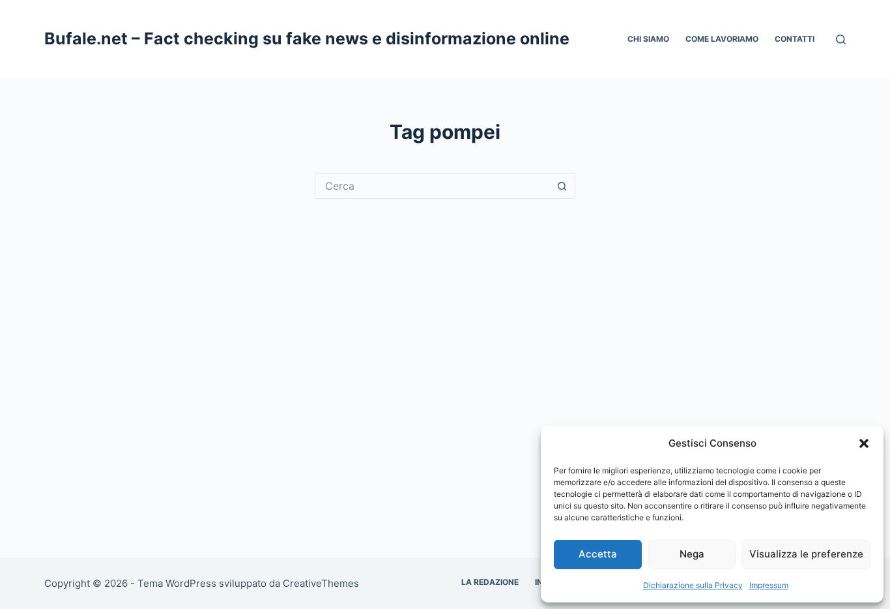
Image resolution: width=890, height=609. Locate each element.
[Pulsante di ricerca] (562, 186)
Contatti (794, 39)
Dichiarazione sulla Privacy (693, 585)
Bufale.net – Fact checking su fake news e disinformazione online (306, 38)
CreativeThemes (321, 583)
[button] (863, 443)
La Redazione (490, 582)
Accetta (598, 554)
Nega (692, 554)
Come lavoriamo (721, 39)
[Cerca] (841, 39)
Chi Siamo (648, 39)
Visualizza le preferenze (806, 554)
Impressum (768, 585)
